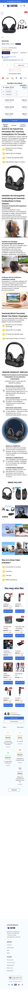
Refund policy (10, 970)
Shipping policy (10, 965)
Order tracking (10, 947)
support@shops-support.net (13, 937)
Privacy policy (10, 959)
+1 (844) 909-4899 (11, 935)
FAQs (8, 950)
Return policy (10, 968)
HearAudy (8, 746)
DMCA (8, 953)
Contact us (9, 945)
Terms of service (11, 962)
